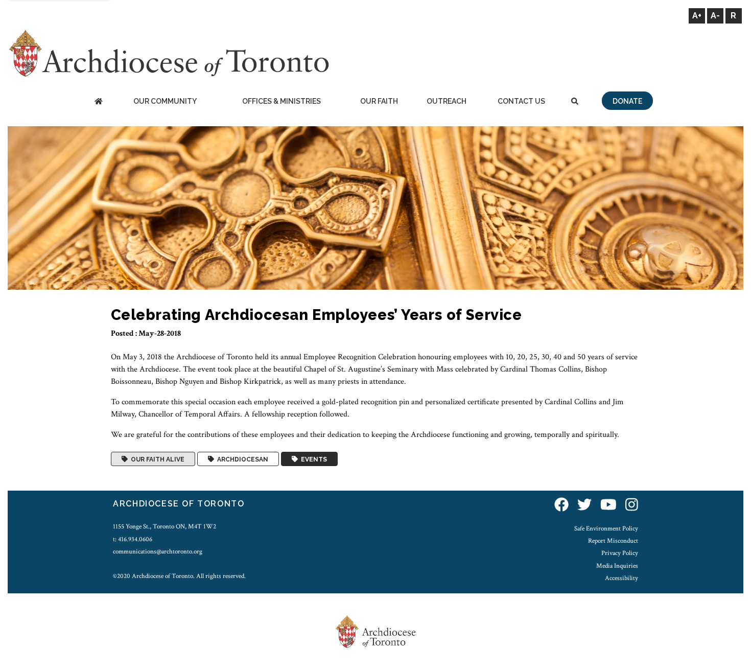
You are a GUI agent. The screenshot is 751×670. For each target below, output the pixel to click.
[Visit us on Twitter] (584, 505)
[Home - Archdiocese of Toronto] (98, 102)
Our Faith (379, 101)
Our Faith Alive (156, 459)
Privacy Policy (619, 553)
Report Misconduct (613, 541)
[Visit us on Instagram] (631, 505)
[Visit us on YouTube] (608, 505)
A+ (696, 15)
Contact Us (521, 101)
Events (312, 459)
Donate (627, 101)
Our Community (165, 101)
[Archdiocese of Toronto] (168, 53)
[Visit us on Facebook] (561, 505)
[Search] (574, 102)
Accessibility (621, 578)
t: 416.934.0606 (132, 539)
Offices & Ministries (281, 101)
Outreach (446, 101)
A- (715, 15)
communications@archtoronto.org (157, 551)
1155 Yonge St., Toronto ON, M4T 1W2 (164, 526)
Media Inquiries (617, 566)
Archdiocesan (241, 459)
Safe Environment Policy (606, 528)
